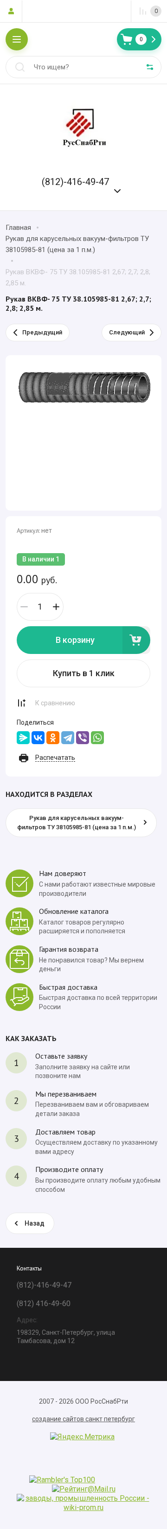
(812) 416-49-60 (44, 1303)
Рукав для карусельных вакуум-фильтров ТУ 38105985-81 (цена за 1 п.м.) (77, 244)
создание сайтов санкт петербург (83, 1419)
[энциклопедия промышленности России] (83, 1507)
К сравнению (55, 703)
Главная (18, 227)
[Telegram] (67, 737)
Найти (20, 67)
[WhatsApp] (97, 737)
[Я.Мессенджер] (23, 737)
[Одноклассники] (52, 737)
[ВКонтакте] (38, 737)
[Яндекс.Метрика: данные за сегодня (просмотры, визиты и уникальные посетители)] (82, 1437)
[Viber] (82, 737)
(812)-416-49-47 (75, 181)
